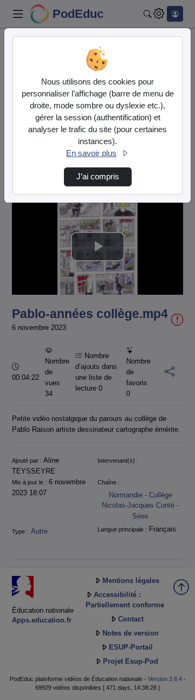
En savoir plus (91, 153)
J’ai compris (97, 176)
